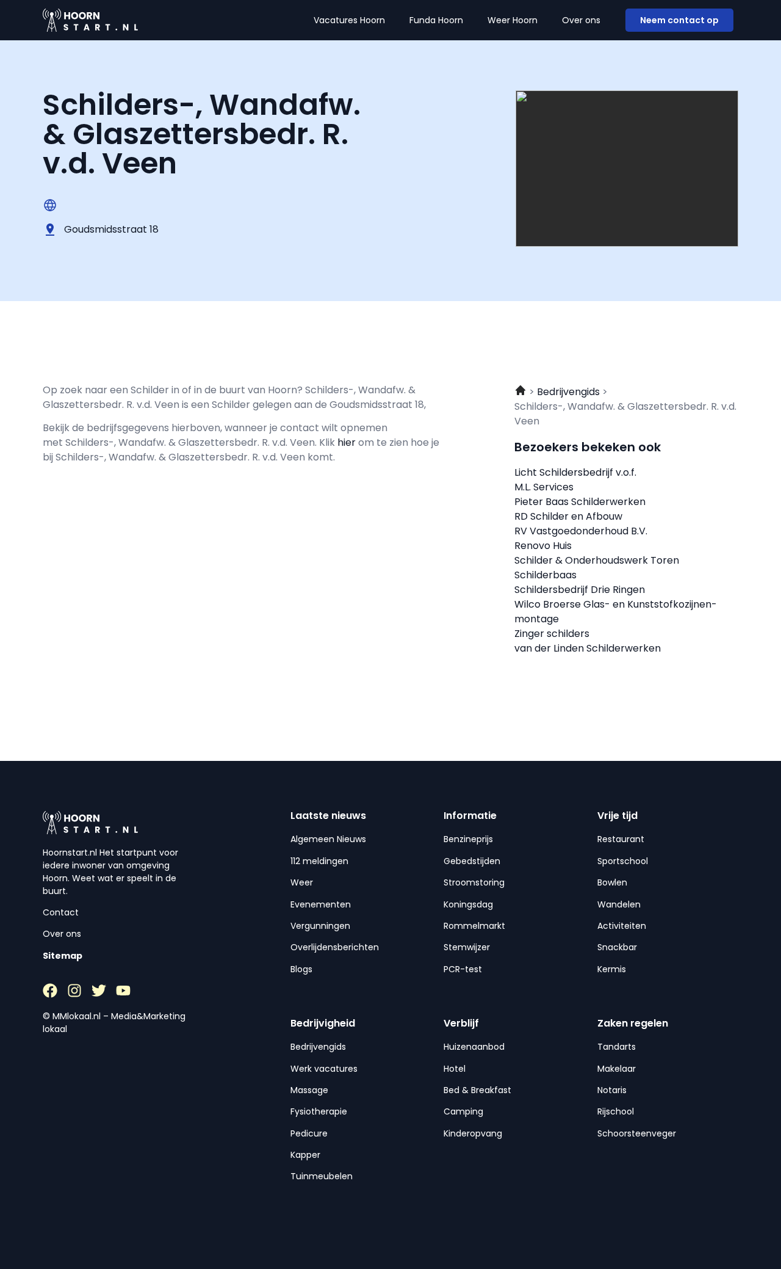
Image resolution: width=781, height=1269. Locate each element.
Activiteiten (621, 926)
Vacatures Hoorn (349, 20)
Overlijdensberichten (334, 947)
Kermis (611, 969)
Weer (301, 882)
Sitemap (62, 956)
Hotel (455, 1069)
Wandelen (619, 904)
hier (347, 442)
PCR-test (463, 969)
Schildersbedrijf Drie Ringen (579, 590)
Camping (463, 1111)
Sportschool (622, 861)
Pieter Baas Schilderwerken (580, 502)
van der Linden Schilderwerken (587, 648)
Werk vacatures (324, 1069)
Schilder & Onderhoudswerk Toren (596, 560)
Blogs (301, 969)
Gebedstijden (472, 861)
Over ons (581, 20)
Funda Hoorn (436, 20)
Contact (61, 912)
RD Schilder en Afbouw (568, 516)
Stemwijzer (467, 947)
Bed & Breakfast (477, 1090)
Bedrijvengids (318, 1047)
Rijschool (615, 1111)
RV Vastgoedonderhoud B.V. (580, 531)
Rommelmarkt (474, 926)
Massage (309, 1090)
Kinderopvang (473, 1133)
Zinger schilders (551, 634)
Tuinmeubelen (321, 1176)
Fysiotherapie (318, 1111)
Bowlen (612, 882)
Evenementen (320, 904)
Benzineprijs (468, 839)
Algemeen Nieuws (328, 839)
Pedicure (309, 1133)
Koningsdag (468, 904)
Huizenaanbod (474, 1047)
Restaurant (620, 839)
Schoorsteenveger (636, 1133)
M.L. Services (544, 487)
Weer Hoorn (513, 20)
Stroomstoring (474, 882)
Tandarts (616, 1047)
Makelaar (616, 1069)
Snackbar (617, 947)
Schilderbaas (545, 575)
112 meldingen (319, 861)
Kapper (305, 1155)
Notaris (612, 1090)
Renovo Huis (543, 546)
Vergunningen (320, 926)
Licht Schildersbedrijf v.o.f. (575, 472)
